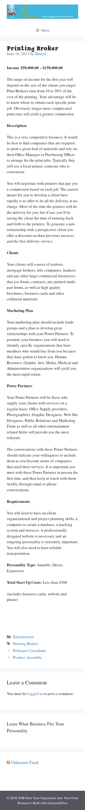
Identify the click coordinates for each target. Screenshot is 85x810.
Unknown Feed (24, 762)
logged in (35, 693)
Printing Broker (25, 643)
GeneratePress (58, 802)
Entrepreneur (23, 636)
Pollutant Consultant (29, 650)
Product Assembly (27, 657)
